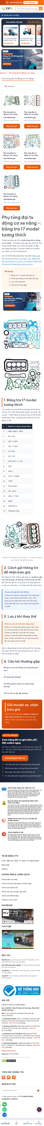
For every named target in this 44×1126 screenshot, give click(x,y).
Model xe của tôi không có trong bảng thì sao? (21, 669)
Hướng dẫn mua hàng (9, 879)
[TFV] (7, 9)
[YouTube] (8, 1077)
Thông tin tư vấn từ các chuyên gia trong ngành (22, 819)
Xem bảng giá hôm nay (15, 758)
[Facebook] (3, 1077)
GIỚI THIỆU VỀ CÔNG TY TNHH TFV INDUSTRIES (20, 861)
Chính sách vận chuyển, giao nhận (14, 892)
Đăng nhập (5, 865)
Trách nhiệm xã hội (15, 832)
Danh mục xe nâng (11, 15)
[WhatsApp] (4, 1109)
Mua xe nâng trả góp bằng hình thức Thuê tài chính (23, 802)
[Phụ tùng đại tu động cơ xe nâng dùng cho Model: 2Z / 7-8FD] (11, 100)
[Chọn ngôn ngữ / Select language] (39, 1109)
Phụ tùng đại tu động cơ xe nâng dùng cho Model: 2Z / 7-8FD (11, 113)
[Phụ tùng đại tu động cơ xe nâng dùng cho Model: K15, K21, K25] (32, 100)
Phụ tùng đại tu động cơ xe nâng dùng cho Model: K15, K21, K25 (31, 113)
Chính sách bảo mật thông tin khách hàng (16, 883)
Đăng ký (5, 869)
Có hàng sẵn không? (12, 677)
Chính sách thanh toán (10, 887)
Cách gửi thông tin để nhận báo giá (24, 278)
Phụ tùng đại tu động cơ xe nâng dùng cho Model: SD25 (31, 154)
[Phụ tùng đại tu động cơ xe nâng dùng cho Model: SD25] (32, 140)
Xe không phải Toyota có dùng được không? (19, 685)
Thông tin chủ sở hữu (9, 900)
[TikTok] (14, 1077)
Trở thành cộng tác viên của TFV (21, 788)
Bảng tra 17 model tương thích (23, 275)
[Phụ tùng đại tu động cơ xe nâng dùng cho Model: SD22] (11, 140)
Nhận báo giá (11, 126)
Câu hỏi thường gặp (19, 285)
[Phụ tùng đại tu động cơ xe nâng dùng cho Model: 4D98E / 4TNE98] (11, 181)
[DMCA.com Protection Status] (9, 1060)
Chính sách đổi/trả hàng (10, 896)
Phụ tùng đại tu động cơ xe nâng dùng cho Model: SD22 (10, 154)
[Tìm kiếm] (40, 8)
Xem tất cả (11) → (34, 22)
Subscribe (38, 1090)
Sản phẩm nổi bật (14, 22)
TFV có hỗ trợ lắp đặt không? (16, 693)
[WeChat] (4, 1104)
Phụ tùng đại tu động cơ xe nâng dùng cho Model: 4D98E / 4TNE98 (10, 195)
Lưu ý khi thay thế (18, 282)
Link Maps (22, 1023)
